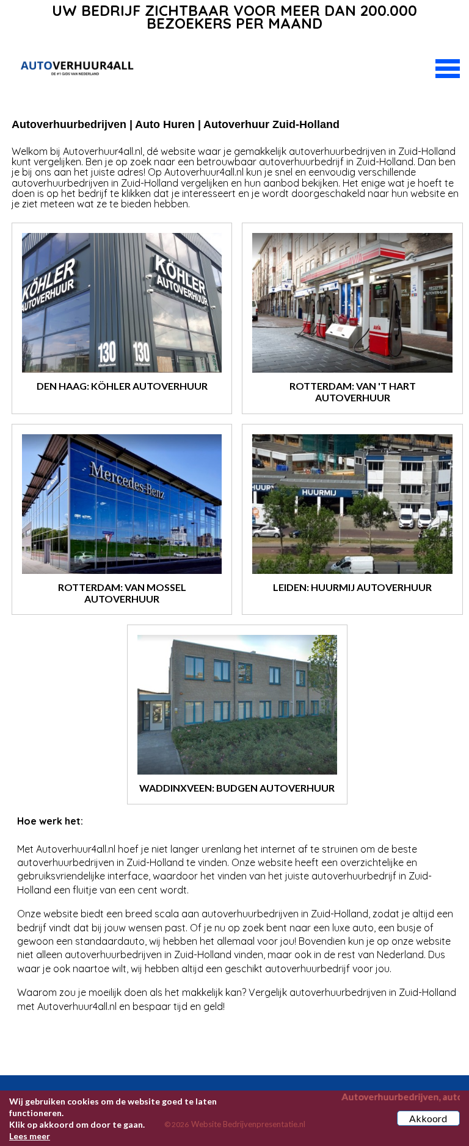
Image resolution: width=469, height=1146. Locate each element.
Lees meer (29, 1136)
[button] (447, 67)
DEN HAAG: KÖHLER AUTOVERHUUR (122, 386)
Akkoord (428, 1118)
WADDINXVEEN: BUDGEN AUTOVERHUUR (237, 787)
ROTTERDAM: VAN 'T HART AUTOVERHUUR (352, 391)
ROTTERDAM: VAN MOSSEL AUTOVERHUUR (122, 592)
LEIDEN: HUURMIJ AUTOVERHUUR (352, 587)
